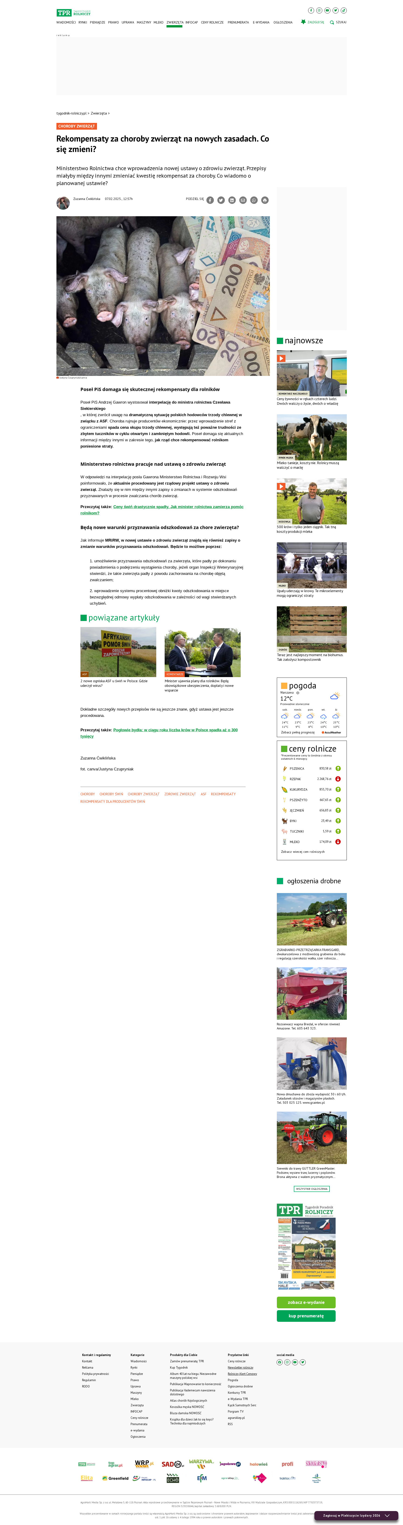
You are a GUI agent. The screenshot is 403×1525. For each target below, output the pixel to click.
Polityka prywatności (95, 1374)
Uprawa (128, 22)
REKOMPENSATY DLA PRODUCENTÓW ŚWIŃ (112, 801)
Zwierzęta (175, 22)
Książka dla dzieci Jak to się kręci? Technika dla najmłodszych (191, 1421)
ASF (203, 794)
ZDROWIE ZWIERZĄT (180, 794)
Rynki (83, 22)
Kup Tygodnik (179, 1368)
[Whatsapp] (254, 200)
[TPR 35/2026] (306, 1247)
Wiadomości (66, 22)
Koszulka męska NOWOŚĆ (187, 1407)
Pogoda (233, 1380)
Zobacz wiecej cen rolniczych (303, 852)
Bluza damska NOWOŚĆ (185, 1413)
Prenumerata (238, 22)
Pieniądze (97, 22)
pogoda (302, 685)
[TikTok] (344, 10)
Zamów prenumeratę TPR (187, 1361)
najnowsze (304, 340)
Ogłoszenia (283, 22)
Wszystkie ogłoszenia (311, 1189)
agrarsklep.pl (236, 1418)
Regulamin (89, 1380)
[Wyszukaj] (338, 22)
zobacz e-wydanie (306, 1302)
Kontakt (87, 1361)
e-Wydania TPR (238, 1399)
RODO (86, 1386)
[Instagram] (319, 10)
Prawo (113, 22)
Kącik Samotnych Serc (242, 1405)
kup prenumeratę (306, 1316)
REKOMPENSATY (223, 794)
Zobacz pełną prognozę (298, 732)
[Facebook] (311, 10)
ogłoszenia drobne (314, 880)
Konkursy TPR (237, 1393)
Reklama (87, 1368)
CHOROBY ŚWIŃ (111, 794)
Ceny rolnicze (212, 22)
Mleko (158, 22)
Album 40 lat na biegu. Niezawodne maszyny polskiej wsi (193, 1376)
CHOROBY (87, 794)
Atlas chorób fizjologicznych (188, 1401)
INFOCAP (191, 22)
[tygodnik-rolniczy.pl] (73, 11)
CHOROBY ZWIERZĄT (144, 794)
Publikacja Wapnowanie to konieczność (195, 1384)
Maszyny (144, 22)
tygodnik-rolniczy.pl (71, 113)
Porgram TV (235, 1412)
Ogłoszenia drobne (240, 1386)
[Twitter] (336, 10)
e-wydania (261, 22)
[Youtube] (327, 10)
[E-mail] (243, 200)
